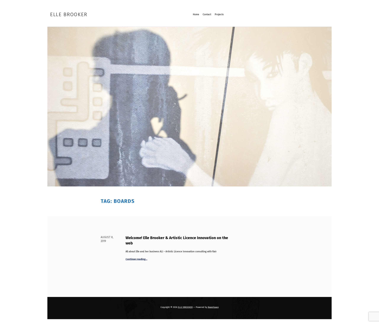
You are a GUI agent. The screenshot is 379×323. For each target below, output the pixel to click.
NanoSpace (213, 307)
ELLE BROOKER (185, 307)
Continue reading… (136, 259)
